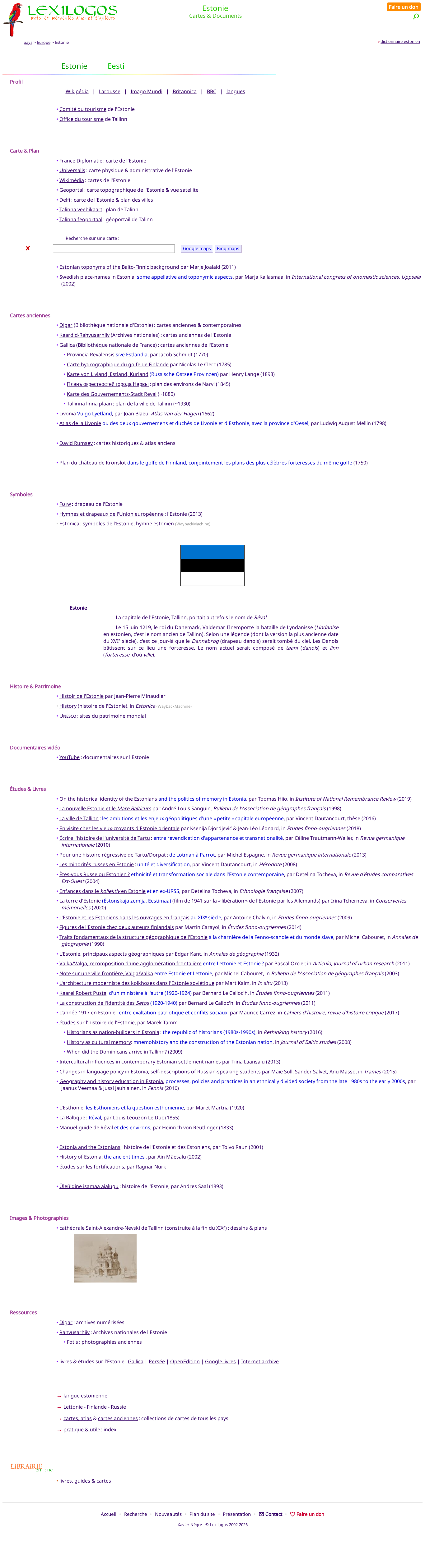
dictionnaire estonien (400, 41)
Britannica (185, 91)
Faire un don (403, 6)
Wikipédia (77, 91)
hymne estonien (155, 523)
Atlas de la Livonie (80, 423)
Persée (157, 1361)
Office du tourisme (81, 119)
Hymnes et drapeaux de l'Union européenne (111, 513)
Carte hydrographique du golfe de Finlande (118, 364)
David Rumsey (76, 443)
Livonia (67, 413)
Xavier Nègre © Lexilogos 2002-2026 (213, 1524)
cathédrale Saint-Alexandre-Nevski (99, 1227)
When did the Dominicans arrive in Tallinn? (117, 1051)
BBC (211, 91)
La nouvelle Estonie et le (105, 808)
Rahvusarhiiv (74, 1332)
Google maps (197, 249)
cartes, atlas (77, 1418)
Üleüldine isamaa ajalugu (89, 1186)
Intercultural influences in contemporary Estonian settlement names (140, 1061)
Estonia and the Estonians (89, 1147)
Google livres (220, 1361)
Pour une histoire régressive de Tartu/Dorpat (112, 854)
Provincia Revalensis (90, 354)
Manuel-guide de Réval (86, 1127)
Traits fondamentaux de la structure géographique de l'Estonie (133, 937)
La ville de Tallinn (79, 818)
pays (28, 42)
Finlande (97, 1406)
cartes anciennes (118, 1418)
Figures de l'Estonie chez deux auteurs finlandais (116, 927)
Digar (65, 325)
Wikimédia (71, 180)
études (67, 1022)
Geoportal (71, 189)
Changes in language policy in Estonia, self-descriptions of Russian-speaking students (160, 1071)
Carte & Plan (24, 150)
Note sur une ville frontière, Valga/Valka (106, 973)
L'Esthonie (71, 1107)
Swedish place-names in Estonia (96, 276)
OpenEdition (185, 1361)
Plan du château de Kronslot (92, 462)
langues (236, 91)
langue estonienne (85, 1395)
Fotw (65, 504)
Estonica (69, 523)
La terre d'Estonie (80, 900)
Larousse (109, 91)
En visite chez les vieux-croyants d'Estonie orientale (119, 828)
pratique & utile (81, 1429)
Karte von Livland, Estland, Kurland (107, 374)
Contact (273, 1514)
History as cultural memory (99, 1042)
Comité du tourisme (82, 109)
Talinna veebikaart (80, 209)
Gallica (67, 344)
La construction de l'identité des (104, 1002)
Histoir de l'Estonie (81, 696)
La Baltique (72, 1117)
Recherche (135, 1514)
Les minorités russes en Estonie (96, 864)
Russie (118, 1406)
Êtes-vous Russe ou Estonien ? (94, 874)
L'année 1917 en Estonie (87, 1012)
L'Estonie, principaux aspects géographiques (111, 953)
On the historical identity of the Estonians (108, 798)
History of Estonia (80, 1156)
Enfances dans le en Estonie (102, 891)
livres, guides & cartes (85, 1480)
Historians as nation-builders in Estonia (113, 1032)
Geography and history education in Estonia (111, 1081)
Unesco (67, 715)
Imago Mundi (146, 91)
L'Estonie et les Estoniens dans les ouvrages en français (124, 917)
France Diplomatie (80, 160)
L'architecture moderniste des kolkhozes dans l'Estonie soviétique (136, 983)
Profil (16, 81)
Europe (43, 42)
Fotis (72, 1341)
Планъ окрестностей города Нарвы (108, 384)
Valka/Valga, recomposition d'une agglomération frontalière (130, 963)
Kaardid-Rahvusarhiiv (84, 335)
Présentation (237, 1514)
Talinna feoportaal (80, 219)
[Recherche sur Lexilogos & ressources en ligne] (416, 16)
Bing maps (228, 249)
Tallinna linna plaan (89, 403)
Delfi (64, 199)
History (68, 705)
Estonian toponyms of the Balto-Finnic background (119, 266)
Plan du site (202, 1514)
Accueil (108, 1514)
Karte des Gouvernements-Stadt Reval (111, 394)
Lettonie (73, 1406)
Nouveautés (168, 1514)
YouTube (69, 757)
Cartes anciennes (30, 315)
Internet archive (260, 1361)
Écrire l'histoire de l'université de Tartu (104, 838)
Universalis (72, 170)
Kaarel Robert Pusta (82, 993)
